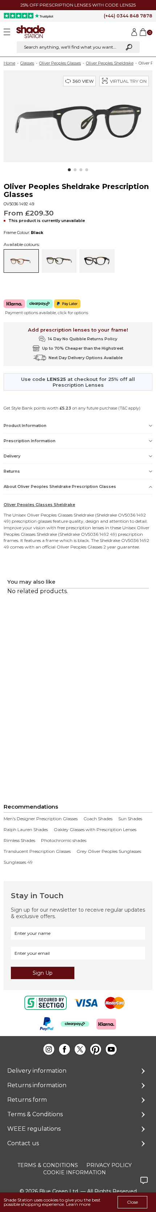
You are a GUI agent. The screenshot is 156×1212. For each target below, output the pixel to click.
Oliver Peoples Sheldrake (110, 63)
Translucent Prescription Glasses (37, 851)
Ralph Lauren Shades (26, 829)
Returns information (36, 1085)
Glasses (27, 63)
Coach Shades (97, 818)
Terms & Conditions (35, 1114)
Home (9, 63)
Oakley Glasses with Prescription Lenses (95, 829)
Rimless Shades (19, 840)
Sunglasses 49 (18, 862)
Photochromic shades (63, 840)
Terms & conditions (47, 1165)
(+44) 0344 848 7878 (128, 16)
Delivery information (36, 1070)
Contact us (23, 1143)
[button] (69, 169)
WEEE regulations (34, 1128)
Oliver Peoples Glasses (60, 63)
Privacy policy (109, 1165)
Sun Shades (130, 818)
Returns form (27, 1099)
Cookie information (74, 1172)
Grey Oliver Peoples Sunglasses (109, 851)
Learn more (78, 1204)
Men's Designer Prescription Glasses (41, 818)
